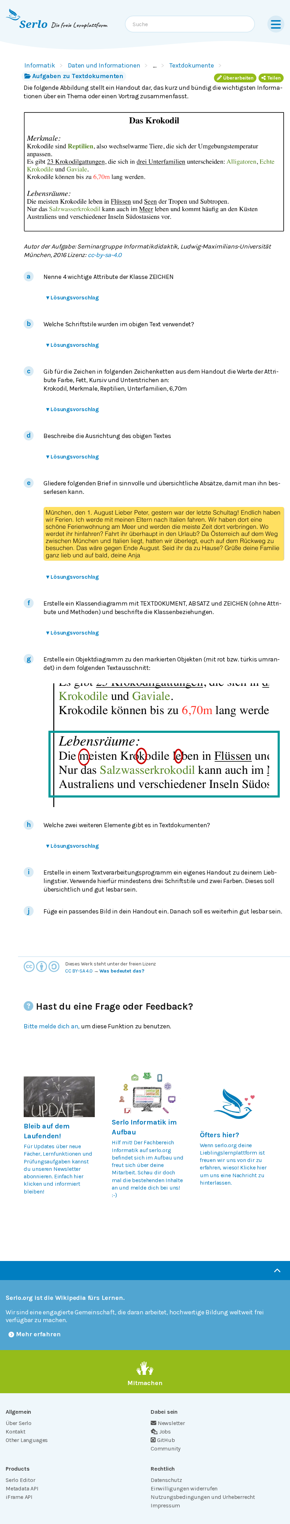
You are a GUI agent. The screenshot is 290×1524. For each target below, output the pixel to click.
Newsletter (171, 1423)
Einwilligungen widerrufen (184, 1488)
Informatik (39, 65)
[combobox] (190, 24)
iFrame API (19, 1497)
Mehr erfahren (38, 1334)
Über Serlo (18, 1423)
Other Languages (27, 1440)
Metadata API (22, 1488)
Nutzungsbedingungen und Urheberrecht (203, 1497)
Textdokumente (191, 65)
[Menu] (275, 24)
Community (165, 1448)
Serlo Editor (20, 1480)
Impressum (165, 1505)
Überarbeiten (238, 78)
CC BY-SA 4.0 (79, 971)
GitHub (166, 1440)
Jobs (165, 1431)
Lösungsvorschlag (72, 297)
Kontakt (15, 1431)
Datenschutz (166, 1480)
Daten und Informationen (104, 65)
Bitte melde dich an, (52, 1026)
